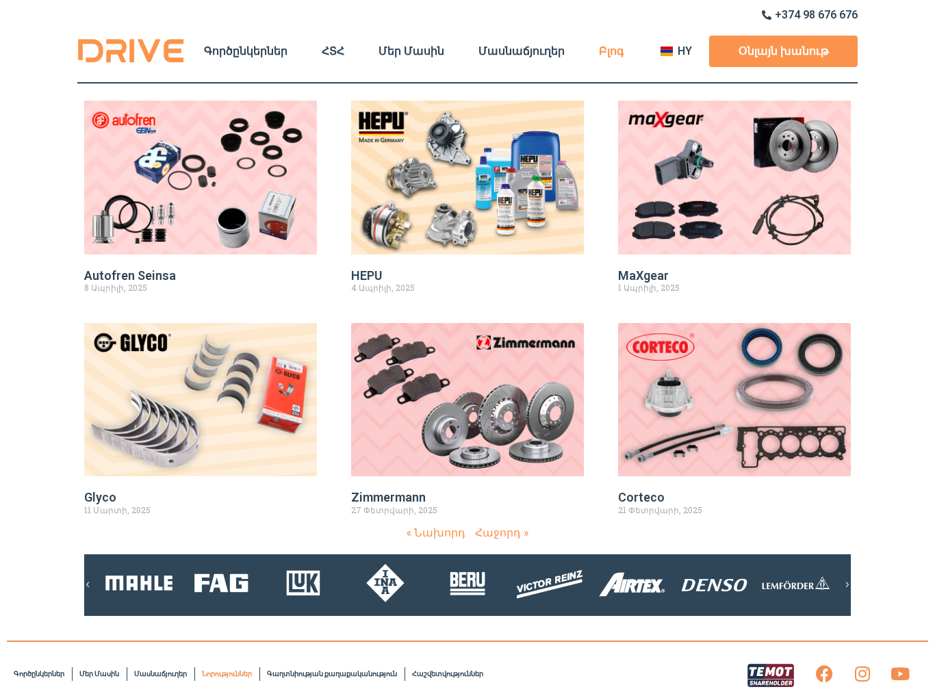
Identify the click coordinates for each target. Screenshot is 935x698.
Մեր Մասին (411, 50)
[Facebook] (825, 674)
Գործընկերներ (245, 50)
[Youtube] (900, 674)
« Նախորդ (436, 532)
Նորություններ (227, 673)
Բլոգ (611, 50)
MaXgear (643, 275)
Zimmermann (388, 497)
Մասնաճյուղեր (521, 50)
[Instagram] (862, 674)
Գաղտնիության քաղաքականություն (332, 673)
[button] (87, 585)
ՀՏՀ (333, 50)
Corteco (641, 497)
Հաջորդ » (501, 532)
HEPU (366, 275)
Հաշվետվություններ (447, 673)
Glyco (100, 497)
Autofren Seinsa (130, 275)
